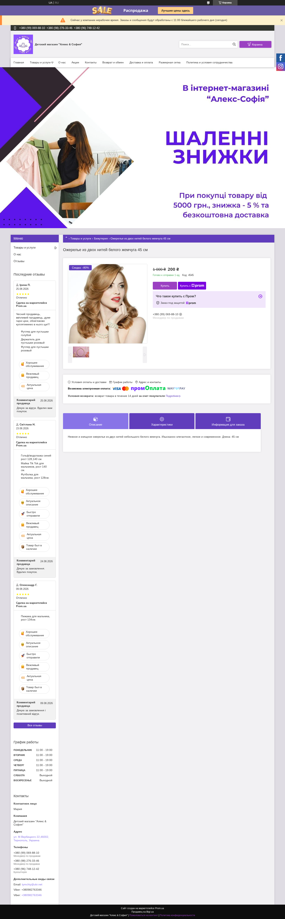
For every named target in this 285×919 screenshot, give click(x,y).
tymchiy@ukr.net (32, 884)
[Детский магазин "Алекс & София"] (23, 44)
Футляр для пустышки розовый (35, 348)
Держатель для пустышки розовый (33, 341)
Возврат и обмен (113, 62)
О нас (62, 62)
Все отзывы (35, 725)
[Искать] (234, 44)
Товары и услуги (40, 62)
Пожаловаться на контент (143, 915)
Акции (75, 62)
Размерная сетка (169, 62)
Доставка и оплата (141, 62)
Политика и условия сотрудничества (209, 62)
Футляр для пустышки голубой (35, 333)
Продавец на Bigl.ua (142, 911)
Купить (165, 285)
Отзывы (19, 261)
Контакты (91, 62)
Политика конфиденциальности (177, 915)
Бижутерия (101, 238)
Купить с (185, 285)
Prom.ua (159, 908)
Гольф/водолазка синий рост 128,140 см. (36, 457)
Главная (19, 62)
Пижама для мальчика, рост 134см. (35, 618)
